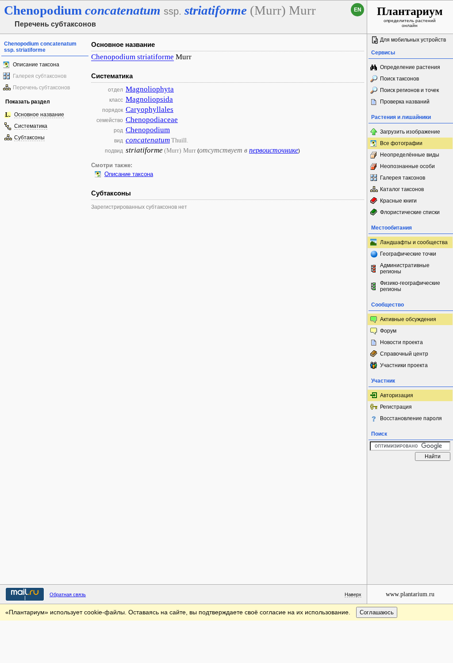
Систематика (30, 126)
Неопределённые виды (409, 155)
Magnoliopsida (149, 99)
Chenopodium (148, 130)
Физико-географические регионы (410, 286)
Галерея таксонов (402, 178)
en (357, 10)
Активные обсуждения (408, 319)
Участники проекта (404, 365)
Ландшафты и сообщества (414, 242)
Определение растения (410, 67)
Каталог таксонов (402, 189)
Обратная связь (68, 594)
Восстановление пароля (411, 418)
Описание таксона (36, 64)
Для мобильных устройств (413, 40)
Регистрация (396, 407)
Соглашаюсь (377, 612)
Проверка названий (405, 102)
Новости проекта (401, 342)
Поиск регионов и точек (409, 90)
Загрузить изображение (410, 132)
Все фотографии (401, 143)
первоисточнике (273, 150)
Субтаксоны (29, 137)
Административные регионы (405, 268)
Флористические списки (410, 212)
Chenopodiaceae (152, 119)
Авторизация (396, 395)
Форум (388, 331)
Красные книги (398, 201)
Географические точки (408, 254)
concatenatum (148, 140)
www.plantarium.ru (410, 594)
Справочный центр (404, 354)
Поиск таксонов (399, 79)
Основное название (39, 114)
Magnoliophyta (150, 89)
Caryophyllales (149, 109)
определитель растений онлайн (410, 16)
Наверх (353, 594)
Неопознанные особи (407, 166)
